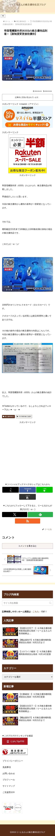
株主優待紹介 (9, 416)
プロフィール (9, 780)
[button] (27, 497)
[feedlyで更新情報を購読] (40, 514)
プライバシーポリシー (13, 761)
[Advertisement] (27, 452)
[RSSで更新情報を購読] (27, 521)
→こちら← (36, 611)
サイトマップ (9, 786)
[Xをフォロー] (14, 514)
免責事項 (7, 767)
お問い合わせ (9, 773)
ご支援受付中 (9, 792)
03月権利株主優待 (25, 416)
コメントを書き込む (27, 546)
